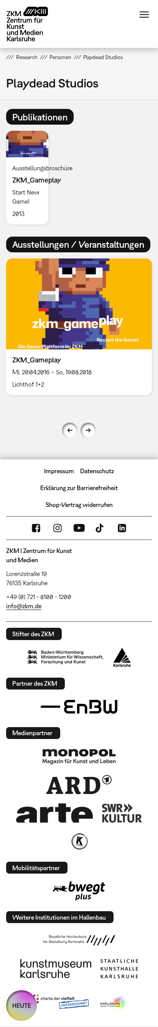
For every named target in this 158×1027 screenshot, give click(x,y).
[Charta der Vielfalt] (59, 1003)
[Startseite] (33, 24)
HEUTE (21, 1005)
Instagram (57, 528)
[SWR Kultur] (122, 813)
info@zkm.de (23, 605)
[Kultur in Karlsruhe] (79, 841)
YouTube (79, 528)
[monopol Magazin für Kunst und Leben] (79, 756)
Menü (144, 14)
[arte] (54, 812)
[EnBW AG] (79, 707)
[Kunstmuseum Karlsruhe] (55, 968)
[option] (30, 177)
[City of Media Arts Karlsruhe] (114, 1003)
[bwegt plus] (79, 890)
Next (88, 430)
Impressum (59, 470)
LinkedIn (122, 528)
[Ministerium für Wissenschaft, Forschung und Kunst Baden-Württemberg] (65, 657)
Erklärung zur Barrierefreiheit (79, 487)
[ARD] (79, 784)
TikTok (100, 528)
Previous (69, 430)
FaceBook (36, 528)
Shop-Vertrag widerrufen (79, 504)
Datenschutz (97, 470)
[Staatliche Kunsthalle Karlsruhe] (119, 968)
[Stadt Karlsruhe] (122, 657)
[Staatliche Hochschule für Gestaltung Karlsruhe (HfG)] (79, 940)
